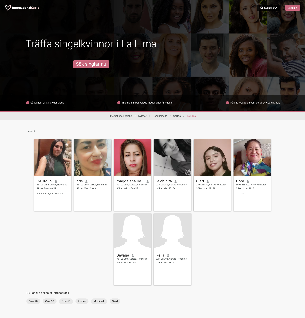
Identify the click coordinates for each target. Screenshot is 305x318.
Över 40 (33, 301)
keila (160, 255)
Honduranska (160, 115)
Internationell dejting (120, 115)
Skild (115, 301)
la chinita (164, 181)
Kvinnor (142, 115)
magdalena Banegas (130, 181)
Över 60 (66, 301)
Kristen (82, 301)
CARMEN (44, 181)
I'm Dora (240, 193)
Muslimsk (99, 301)
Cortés (177, 115)
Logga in (292, 7)
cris (80, 181)
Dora (240, 181)
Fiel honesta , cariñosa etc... (50, 193)
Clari (200, 181)
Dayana (122, 255)
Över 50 (49, 301)
